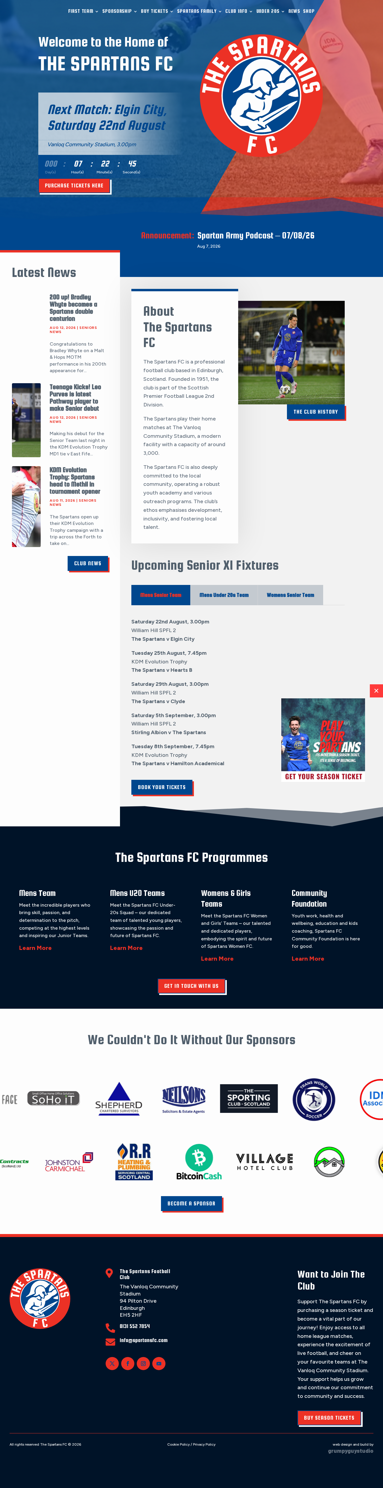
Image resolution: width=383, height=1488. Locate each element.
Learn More (35, 947)
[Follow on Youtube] (158, 1363)
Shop (309, 11)
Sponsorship (117, 11)
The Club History (316, 412)
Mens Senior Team (160, 595)
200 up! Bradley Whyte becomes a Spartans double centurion (73, 307)
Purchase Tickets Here (74, 185)
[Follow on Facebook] (127, 1363)
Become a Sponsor (191, 1203)
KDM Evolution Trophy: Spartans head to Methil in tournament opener (75, 480)
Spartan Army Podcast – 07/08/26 (255, 235)
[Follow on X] (112, 1363)
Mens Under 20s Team (224, 595)
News (294, 11)
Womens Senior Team (290, 595)
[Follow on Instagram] (143, 1363)
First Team (80, 11)
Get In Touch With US (191, 986)
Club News (87, 563)
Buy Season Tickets (329, 1418)
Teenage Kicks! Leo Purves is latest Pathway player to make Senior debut (75, 397)
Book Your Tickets (162, 787)
